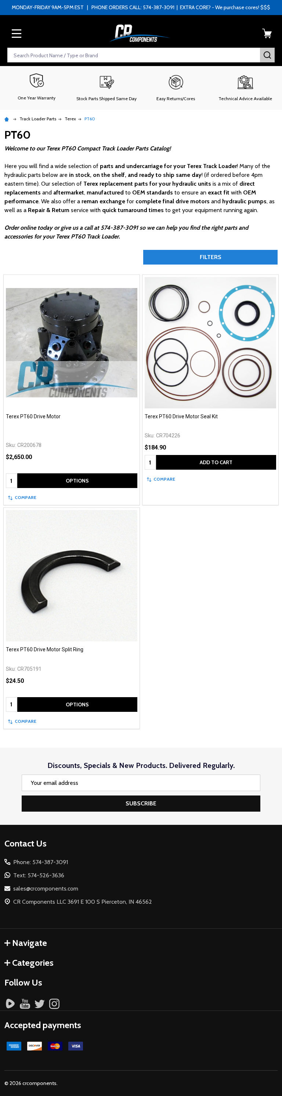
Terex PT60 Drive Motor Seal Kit (181, 416)
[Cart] (267, 33)
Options (77, 480)
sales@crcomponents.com (45, 888)
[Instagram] (54, 1003)
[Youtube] (25, 1003)
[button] (106, 87)
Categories (33, 962)
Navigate (29, 942)
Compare (25, 497)
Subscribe (141, 803)
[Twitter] (40, 1003)
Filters (210, 257)
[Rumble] (10, 1003)
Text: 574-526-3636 (38, 875)
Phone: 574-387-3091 (40, 862)
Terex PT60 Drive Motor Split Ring (44, 649)
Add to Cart (216, 462)
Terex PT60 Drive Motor (33, 416)
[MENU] (16, 33)
